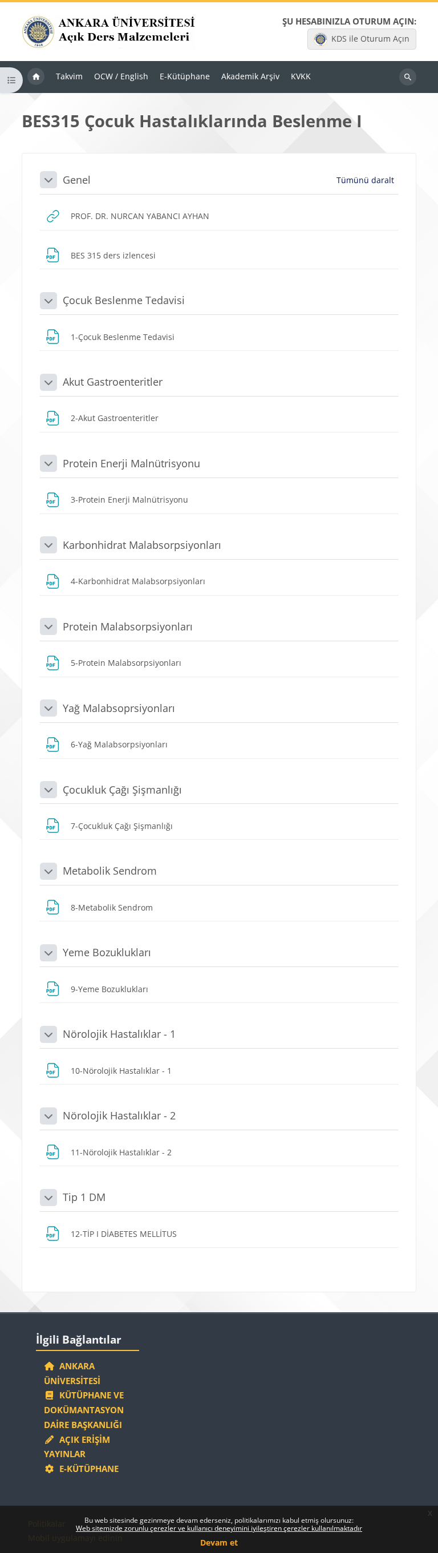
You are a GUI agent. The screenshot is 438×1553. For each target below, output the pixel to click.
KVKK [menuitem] (301, 76)
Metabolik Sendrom (110, 870)
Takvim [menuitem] (69, 76)
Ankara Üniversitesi (72, 1373)
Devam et (219, 1542)
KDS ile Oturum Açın (370, 38)
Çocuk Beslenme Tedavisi (124, 300)
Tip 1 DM (84, 1197)
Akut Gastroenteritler (113, 382)
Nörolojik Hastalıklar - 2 (119, 1115)
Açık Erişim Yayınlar (77, 1447)
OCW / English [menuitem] (121, 76)
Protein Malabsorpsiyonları (128, 626)
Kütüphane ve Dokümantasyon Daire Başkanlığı (84, 1409)
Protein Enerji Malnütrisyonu (131, 463)
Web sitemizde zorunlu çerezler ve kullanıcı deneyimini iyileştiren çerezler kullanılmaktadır (219, 1528)
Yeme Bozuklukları (107, 952)
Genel (77, 180)
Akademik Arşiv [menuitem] (250, 76)
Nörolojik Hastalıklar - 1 (119, 1034)
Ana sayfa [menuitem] (36, 77)
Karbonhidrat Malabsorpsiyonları (142, 545)
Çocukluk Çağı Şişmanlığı (122, 789)
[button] (48, 179)
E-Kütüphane (87, 1468)
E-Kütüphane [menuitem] (185, 76)
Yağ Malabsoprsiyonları (119, 708)
